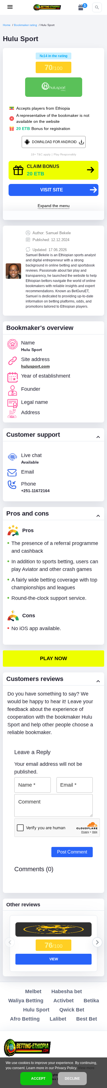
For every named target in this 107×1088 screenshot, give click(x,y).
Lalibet (58, 1019)
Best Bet (86, 1019)
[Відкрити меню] (10, 7)
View (53, 959)
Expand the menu (54, 206)
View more (86, 1068)
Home (7, 25)
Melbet (33, 991)
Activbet (63, 1000)
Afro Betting (25, 1019)
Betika (91, 1000)
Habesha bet (66, 991)
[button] (97, 942)
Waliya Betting (25, 1000)
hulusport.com (35, 366)
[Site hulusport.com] (53, 658)
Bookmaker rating (25, 25)
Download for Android (54, 142)
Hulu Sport (36, 1010)
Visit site (51, 189)
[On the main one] (47, 7)
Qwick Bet (71, 1010)
